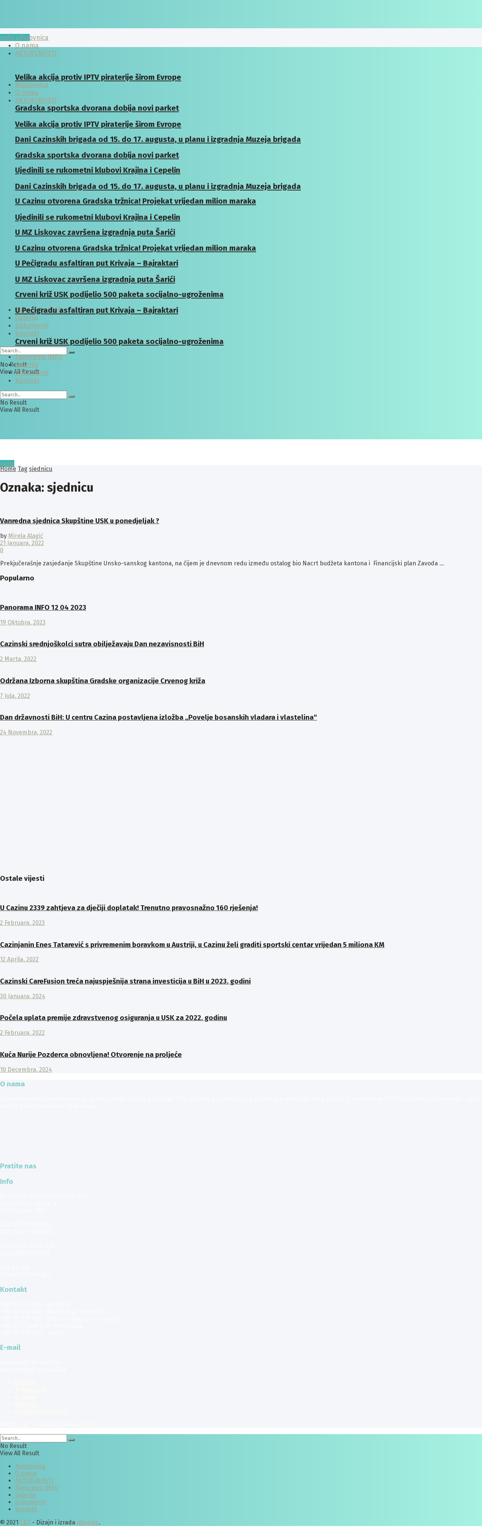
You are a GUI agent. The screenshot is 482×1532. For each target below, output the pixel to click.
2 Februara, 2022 (22, 1032)
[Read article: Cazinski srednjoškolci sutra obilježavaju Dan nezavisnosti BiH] (241, 629)
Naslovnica (32, 38)
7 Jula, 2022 (15, 695)
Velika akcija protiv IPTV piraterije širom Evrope (98, 77)
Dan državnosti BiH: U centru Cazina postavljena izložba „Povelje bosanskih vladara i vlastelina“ (158, 717)
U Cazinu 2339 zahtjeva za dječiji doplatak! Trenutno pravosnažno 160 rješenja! (129, 908)
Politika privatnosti (41, 1411)
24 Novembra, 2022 (26, 732)
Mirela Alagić (25, 535)
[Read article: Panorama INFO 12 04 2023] (241, 592)
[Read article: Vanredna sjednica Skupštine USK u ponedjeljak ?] (241, 506)
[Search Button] (72, 352)
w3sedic (88, 1424)
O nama (26, 1397)
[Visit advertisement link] (19, 863)
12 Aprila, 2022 (19, 959)
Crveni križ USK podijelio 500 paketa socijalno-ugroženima (119, 341)
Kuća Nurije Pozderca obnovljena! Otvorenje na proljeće (91, 1055)
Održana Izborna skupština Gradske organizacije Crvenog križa (102, 681)
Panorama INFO (39, 357)
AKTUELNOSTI (35, 101)
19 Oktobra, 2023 (23, 622)
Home (8, 468)
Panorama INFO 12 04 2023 (43, 607)
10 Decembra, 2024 (26, 1069)
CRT (25, 1424)
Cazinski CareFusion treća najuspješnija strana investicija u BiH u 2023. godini (125, 981)
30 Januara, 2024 (22, 996)
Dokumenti (32, 373)
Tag (22, 468)
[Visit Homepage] (58, 26)
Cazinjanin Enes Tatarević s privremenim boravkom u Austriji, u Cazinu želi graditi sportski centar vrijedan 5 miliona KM (192, 945)
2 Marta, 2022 (18, 658)
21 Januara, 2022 (22, 543)
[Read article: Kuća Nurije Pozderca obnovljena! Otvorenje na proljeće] (241, 1039)
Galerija (26, 318)
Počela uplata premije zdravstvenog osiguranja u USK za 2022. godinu (113, 1018)
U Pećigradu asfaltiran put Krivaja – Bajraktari (96, 310)
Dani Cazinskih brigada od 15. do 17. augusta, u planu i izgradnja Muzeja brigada (158, 139)
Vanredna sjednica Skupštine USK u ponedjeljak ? (79, 521)
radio (7, 463)
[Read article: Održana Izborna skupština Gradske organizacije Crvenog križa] (241, 666)
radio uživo (15, 37)
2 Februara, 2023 (22, 922)
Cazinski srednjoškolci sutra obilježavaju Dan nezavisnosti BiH (102, 644)
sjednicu (40, 468)
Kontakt (27, 334)
